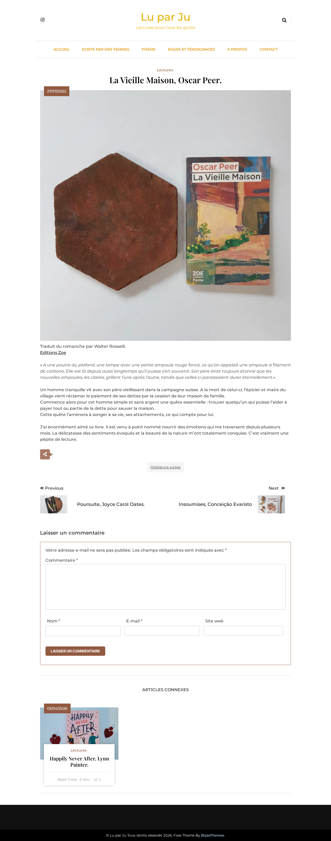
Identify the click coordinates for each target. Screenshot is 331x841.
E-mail (134, 621)
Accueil (62, 49)
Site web (214, 621)
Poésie (148, 49)
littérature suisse (165, 467)
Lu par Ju (166, 16)
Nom (53, 621)
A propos (237, 49)
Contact (268, 49)
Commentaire (62, 560)
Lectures (165, 70)
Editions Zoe (53, 352)
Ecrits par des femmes (105, 49)
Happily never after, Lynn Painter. (79, 761)
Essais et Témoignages (191, 49)
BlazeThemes (212, 835)
